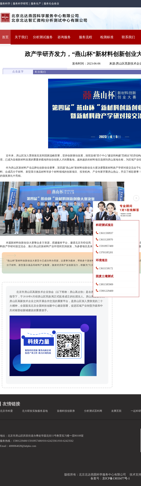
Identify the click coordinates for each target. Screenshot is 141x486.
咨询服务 (64, 37)
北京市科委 (6, 411)
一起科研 (136, 411)
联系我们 (128, 37)
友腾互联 (116, 411)
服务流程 (85, 37)
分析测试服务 (43, 37)
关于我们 (21, 37)
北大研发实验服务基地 (35, 411)
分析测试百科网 (93, 411)
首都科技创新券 (66, 411)
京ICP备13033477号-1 (116, 478)
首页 (5, 37)
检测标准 (106, 37)
